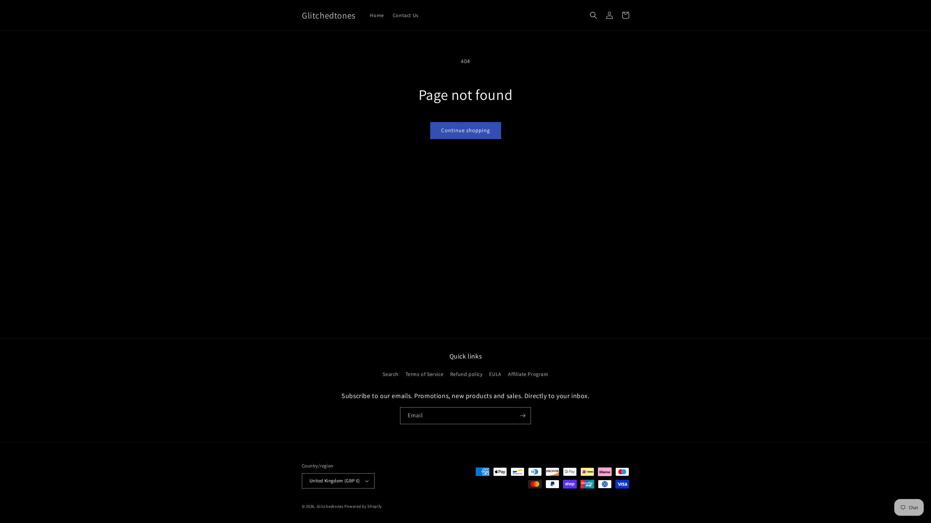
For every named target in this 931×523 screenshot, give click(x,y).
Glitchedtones (330, 506)
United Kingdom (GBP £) (334, 481)
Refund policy (466, 374)
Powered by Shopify (363, 506)
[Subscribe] (523, 415)
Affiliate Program (528, 374)
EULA (495, 374)
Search (391, 374)
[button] (594, 15)
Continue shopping (465, 130)
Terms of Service (424, 374)
